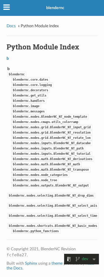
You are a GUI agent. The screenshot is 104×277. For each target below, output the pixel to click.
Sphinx (31, 263)
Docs (11, 26)
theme (57, 263)
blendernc (55, 8)
